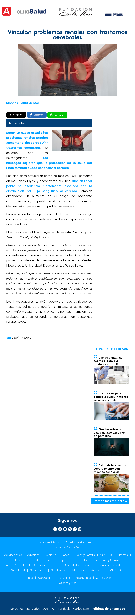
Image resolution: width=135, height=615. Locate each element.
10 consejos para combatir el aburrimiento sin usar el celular (111, 397)
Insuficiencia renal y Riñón (44, 565)
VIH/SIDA (115, 570)
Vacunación (98, 570)
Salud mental (38, 570)
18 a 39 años (83, 577)
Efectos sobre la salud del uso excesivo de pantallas (109, 433)
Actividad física (13, 555)
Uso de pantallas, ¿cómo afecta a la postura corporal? (108, 361)
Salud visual (78, 570)
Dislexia (16, 560)
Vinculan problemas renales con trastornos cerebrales (67, 35)
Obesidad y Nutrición (77, 565)
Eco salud (32, 560)
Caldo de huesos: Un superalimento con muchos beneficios (110, 469)
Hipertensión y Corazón (106, 560)
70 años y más (67, 583)
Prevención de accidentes (111, 565)
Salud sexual (58, 570)
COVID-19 (106, 555)
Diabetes (122, 555)
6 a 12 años (44, 577)
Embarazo (49, 560)
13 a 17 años (64, 577)
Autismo (51, 555)
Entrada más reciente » (110, 501)
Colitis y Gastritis (85, 555)
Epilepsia (66, 560)
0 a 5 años (27, 577)
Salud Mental (29, 103)
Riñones (12, 103)
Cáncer (66, 555)
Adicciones (34, 555)
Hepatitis (82, 560)
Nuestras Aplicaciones (79, 542)
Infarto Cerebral (15, 565)
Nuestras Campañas (68, 547)
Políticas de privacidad (108, 608)
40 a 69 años (103, 577)
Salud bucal (18, 570)
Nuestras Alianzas (50, 542)
